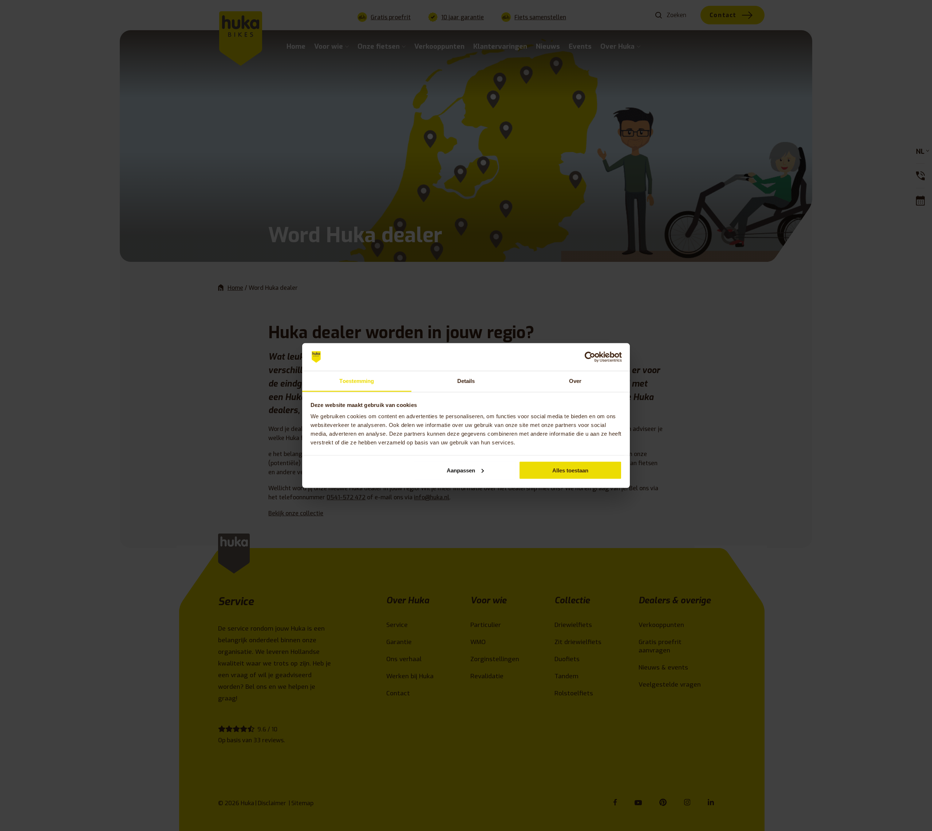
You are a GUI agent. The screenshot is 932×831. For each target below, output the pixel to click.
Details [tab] (466, 381)
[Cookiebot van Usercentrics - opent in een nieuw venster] (590, 357)
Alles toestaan (570, 470)
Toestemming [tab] (356, 381)
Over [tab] (575, 381)
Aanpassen (461, 470)
